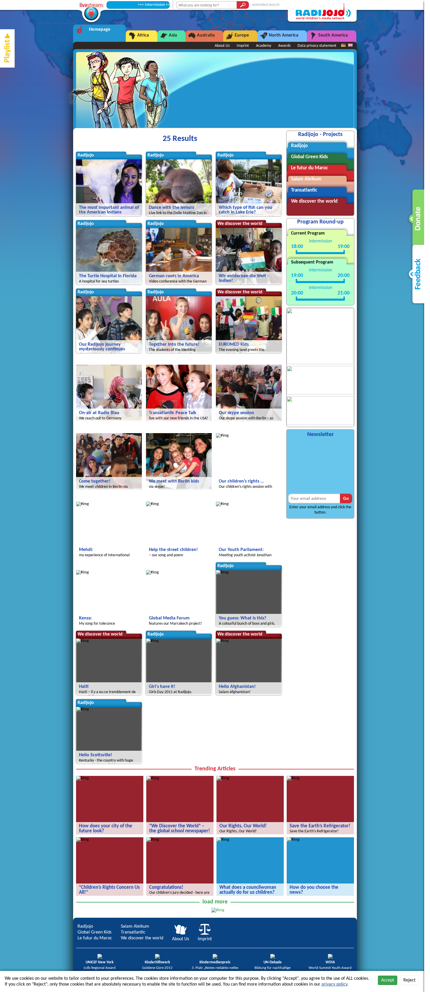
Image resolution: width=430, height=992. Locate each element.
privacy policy (334, 984)
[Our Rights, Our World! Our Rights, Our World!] (222, 778)
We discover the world (142, 938)
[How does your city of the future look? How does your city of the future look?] (82, 778)
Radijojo (85, 926)
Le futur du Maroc (95, 938)
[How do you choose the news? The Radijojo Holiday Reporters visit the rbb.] (293, 840)
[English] (350, 45)
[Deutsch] (343, 45)
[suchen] (243, 5)
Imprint (243, 46)
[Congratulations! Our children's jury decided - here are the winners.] (152, 840)
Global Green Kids (94, 932)
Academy (263, 46)
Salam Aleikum (135, 926)
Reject (409, 980)
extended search (265, 5)
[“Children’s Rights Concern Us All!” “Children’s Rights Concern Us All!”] (82, 840)
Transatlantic (133, 932)
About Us (222, 46)
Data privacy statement (316, 46)
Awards (284, 46)
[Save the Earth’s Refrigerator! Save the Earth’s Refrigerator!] (293, 778)
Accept (387, 980)
